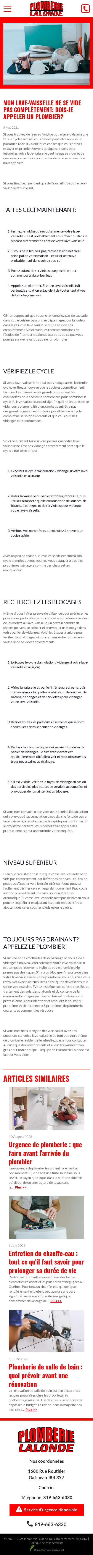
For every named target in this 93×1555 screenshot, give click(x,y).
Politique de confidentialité (46, 1543)
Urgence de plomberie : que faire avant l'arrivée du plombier (45, 1152)
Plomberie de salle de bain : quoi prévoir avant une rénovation (46, 1375)
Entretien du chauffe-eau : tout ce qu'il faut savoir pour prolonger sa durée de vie (46, 1261)
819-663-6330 (57, 1497)
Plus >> (21, 1187)
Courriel (46, 1487)
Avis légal (81, 1538)
